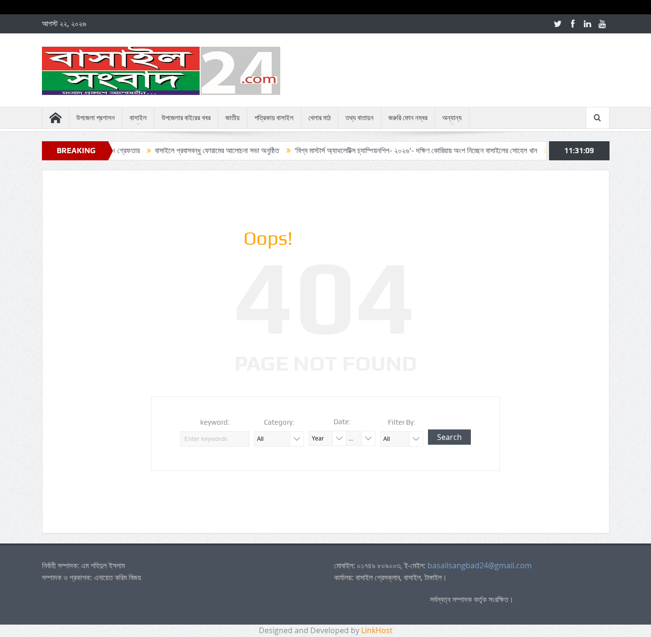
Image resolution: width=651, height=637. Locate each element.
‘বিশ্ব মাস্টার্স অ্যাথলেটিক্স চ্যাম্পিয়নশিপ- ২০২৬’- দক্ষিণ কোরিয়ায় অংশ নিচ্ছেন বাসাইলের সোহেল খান (402, 150)
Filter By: (402, 422)
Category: (279, 422)
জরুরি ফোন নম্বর (407, 118)
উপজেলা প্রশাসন (95, 118)
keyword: (215, 422)
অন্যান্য (452, 118)
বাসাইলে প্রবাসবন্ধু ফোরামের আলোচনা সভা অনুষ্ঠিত (204, 150)
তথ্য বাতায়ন (360, 118)
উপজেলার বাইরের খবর (186, 118)
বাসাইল (138, 118)
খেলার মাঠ (319, 118)
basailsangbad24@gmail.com (479, 565)
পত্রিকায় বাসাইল (274, 118)
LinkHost (377, 630)
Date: (342, 422)
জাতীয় (232, 118)
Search (449, 437)
